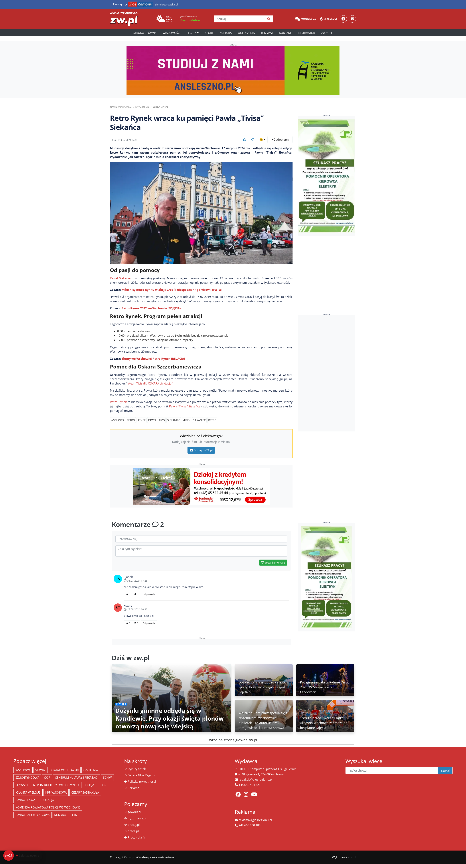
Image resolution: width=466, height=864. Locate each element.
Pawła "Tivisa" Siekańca (184, 406)
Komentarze (308, 18)
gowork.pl (134, 812)
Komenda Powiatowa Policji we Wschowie (47, 807)
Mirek (186, 420)
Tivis (162, 420)
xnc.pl (352, 857)
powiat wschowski (64, 770)
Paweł (152, 420)
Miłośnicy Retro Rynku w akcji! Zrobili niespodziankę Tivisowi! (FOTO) (172, 290)
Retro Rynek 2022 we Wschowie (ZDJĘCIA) (151, 308)
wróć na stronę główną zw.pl (233, 740)
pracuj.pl (134, 825)
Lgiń (74, 815)
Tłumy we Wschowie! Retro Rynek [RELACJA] (153, 359)
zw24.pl (327, 33)
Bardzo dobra (190, 20)
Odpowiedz (149, 594)
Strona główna (144, 33)
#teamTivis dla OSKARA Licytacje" (150, 383)
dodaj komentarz (274, 562)
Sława (40, 770)
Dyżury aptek (137, 769)
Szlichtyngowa (27, 778)
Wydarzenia (142, 107)
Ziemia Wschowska (121, 107)
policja (89, 785)
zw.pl (130, 857)
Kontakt (285, 33)
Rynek (141, 420)
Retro (131, 420)
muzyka (60, 815)
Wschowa (117, 420)
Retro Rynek (118, 402)
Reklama (267, 33)
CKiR (47, 778)
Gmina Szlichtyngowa (32, 815)
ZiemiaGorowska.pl (166, 4)
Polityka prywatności (142, 782)
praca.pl (133, 831)
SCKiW (107, 778)
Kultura (226, 33)
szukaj (445, 770)
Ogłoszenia (246, 33)
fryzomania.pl (137, 818)
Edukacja (47, 800)
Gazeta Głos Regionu (142, 775)
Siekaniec (173, 420)
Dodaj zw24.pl (203, 450)
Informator (306, 33)
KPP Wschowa (56, 792)
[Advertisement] (326, 373)
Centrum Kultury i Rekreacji (76, 778)
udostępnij (282, 140)
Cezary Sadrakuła (85, 792)
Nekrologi (330, 18)
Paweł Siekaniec (121, 278)
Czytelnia (90, 770)
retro (212, 420)
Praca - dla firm (138, 837)
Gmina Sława (25, 800)
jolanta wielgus (28, 792)
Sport (209, 33)
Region (192, 33)
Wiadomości (171, 33)
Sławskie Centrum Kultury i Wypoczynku (47, 785)
